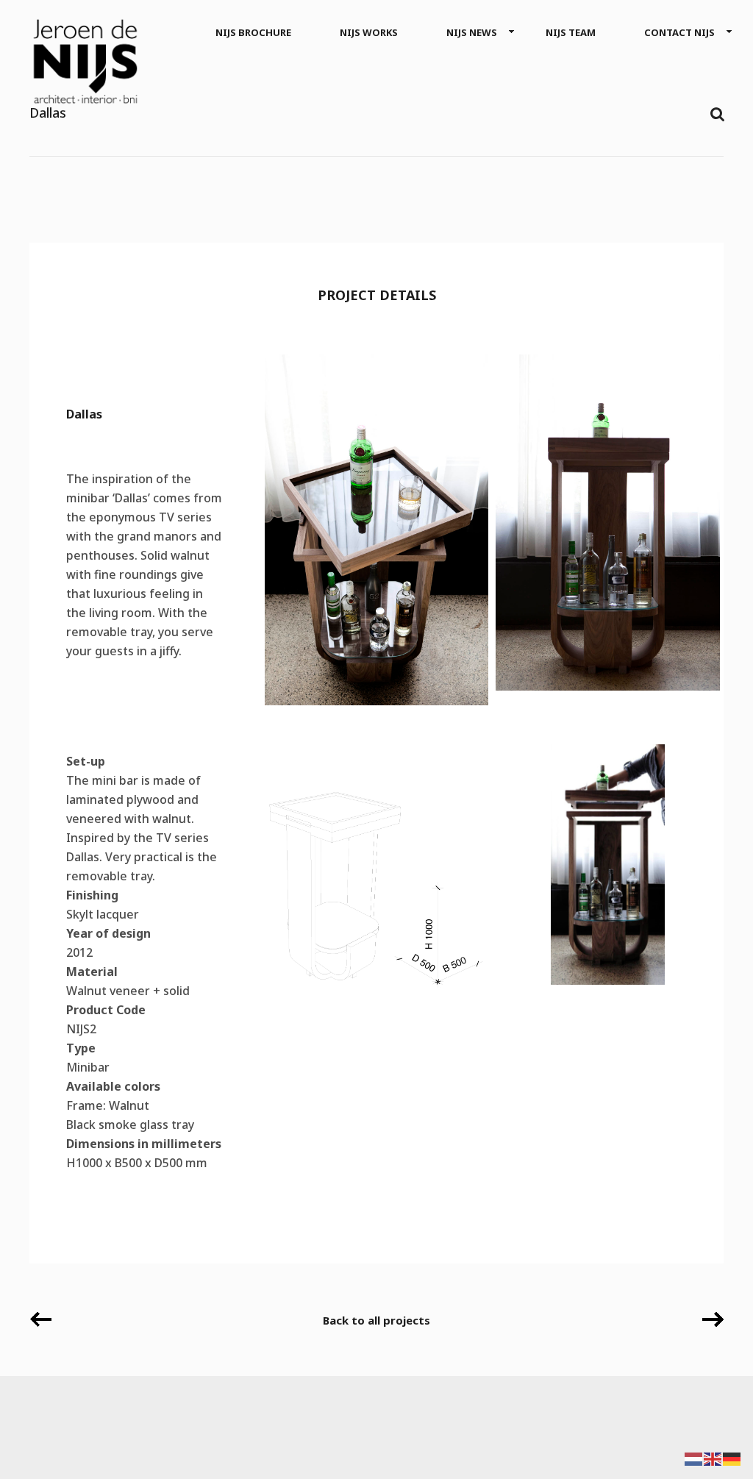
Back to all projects (376, 1320)
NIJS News (471, 32)
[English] (713, 1458)
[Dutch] (694, 1458)
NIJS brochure (253, 32)
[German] (732, 1458)
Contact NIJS (679, 32)
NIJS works (369, 32)
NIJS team (571, 32)
